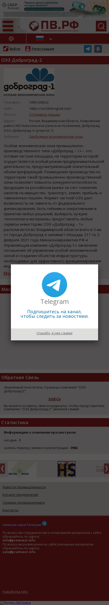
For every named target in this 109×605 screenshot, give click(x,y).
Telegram (54, 301)
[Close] (98, 264)
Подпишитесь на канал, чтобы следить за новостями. (55, 313)
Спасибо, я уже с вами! (54, 333)
